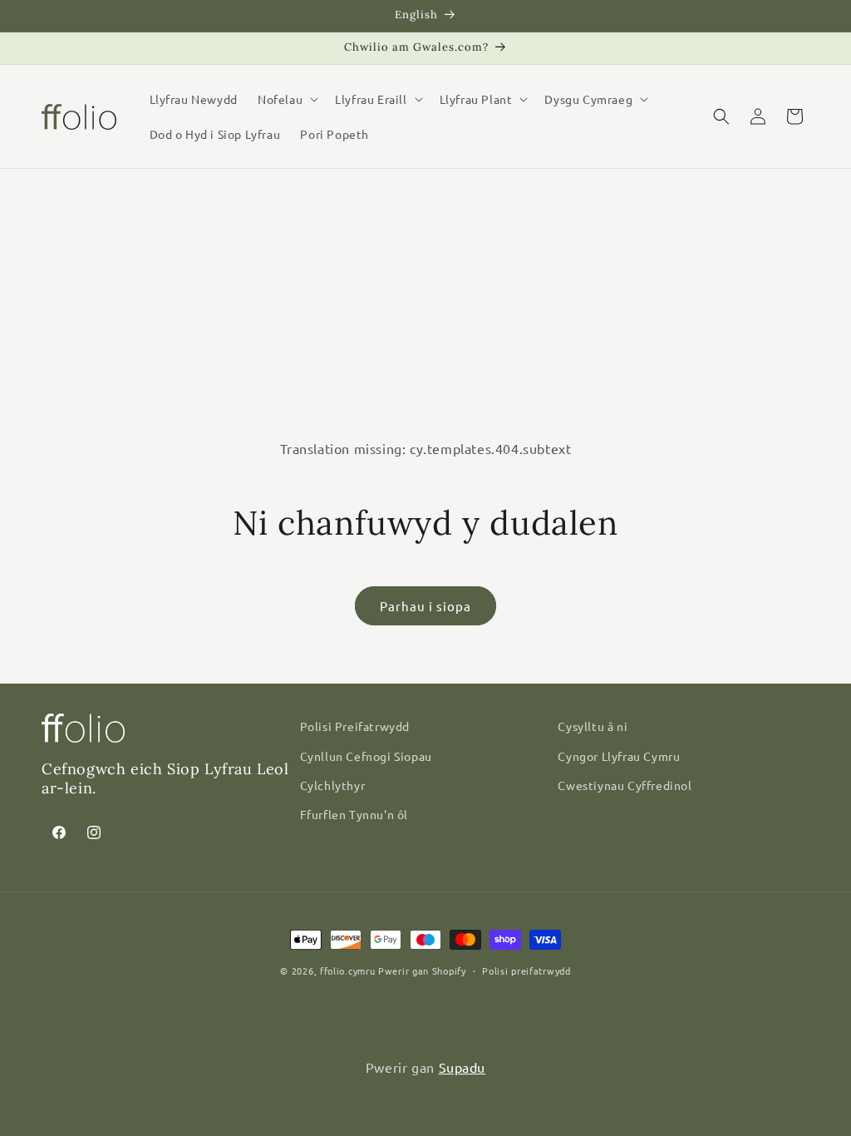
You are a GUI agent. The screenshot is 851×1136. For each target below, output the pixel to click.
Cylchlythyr (333, 785)
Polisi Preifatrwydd (355, 726)
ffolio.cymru (347, 970)
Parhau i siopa (425, 606)
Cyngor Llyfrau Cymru (619, 755)
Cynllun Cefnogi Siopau (366, 755)
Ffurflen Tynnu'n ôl (354, 814)
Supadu (462, 1067)
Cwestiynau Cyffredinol (624, 785)
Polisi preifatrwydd (526, 970)
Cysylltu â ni (592, 726)
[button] (286, 98)
